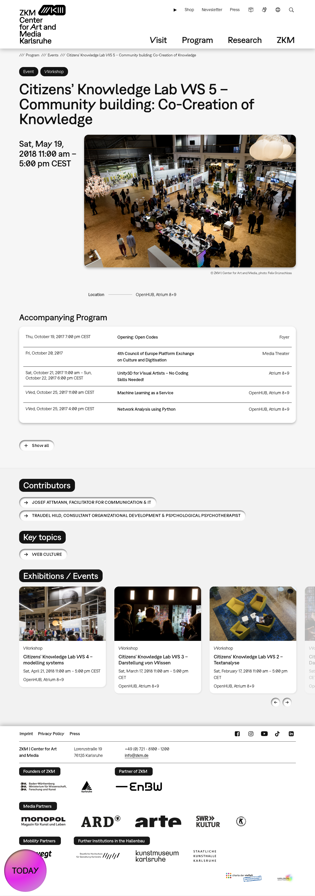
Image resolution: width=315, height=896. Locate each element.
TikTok (277, 733)
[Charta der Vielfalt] (244, 878)
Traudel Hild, (136, 515)
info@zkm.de (137, 755)
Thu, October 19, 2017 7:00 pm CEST (58, 336)
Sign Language (264, 9)
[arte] (158, 821)
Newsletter (212, 9)
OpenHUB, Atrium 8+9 (156, 294)
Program (197, 40)
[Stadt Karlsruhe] (86, 786)
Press (235, 9)
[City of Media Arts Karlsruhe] (285, 878)
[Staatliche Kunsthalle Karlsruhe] (204, 856)
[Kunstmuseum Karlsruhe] (157, 856)
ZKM (286, 40)
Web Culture (47, 554)
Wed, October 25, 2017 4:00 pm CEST (60, 408)
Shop (189, 9)
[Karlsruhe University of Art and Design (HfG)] (98, 856)
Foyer (284, 337)
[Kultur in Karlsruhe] (241, 821)
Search (291, 9)
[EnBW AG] (139, 787)
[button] (190, 201)
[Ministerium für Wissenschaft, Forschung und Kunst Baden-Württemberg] (43, 786)
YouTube (264, 733)
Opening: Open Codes (137, 337)
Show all (40, 445)
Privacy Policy (51, 733)
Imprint (26, 733)
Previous (275, 702)
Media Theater (275, 353)
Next (287, 702)
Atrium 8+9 (279, 373)
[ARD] (100, 821)
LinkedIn (291, 733)
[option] (62, 637)
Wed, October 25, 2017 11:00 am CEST (60, 392)
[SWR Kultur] (208, 821)
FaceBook (237, 733)
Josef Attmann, (91, 502)
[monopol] (43, 821)
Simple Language (251, 9)
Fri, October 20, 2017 (44, 353)
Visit (158, 40)
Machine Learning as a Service (145, 392)
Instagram (251, 733)
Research (245, 40)
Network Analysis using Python (146, 409)
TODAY (25, 870)
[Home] (49, 24)
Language (277, 9)
